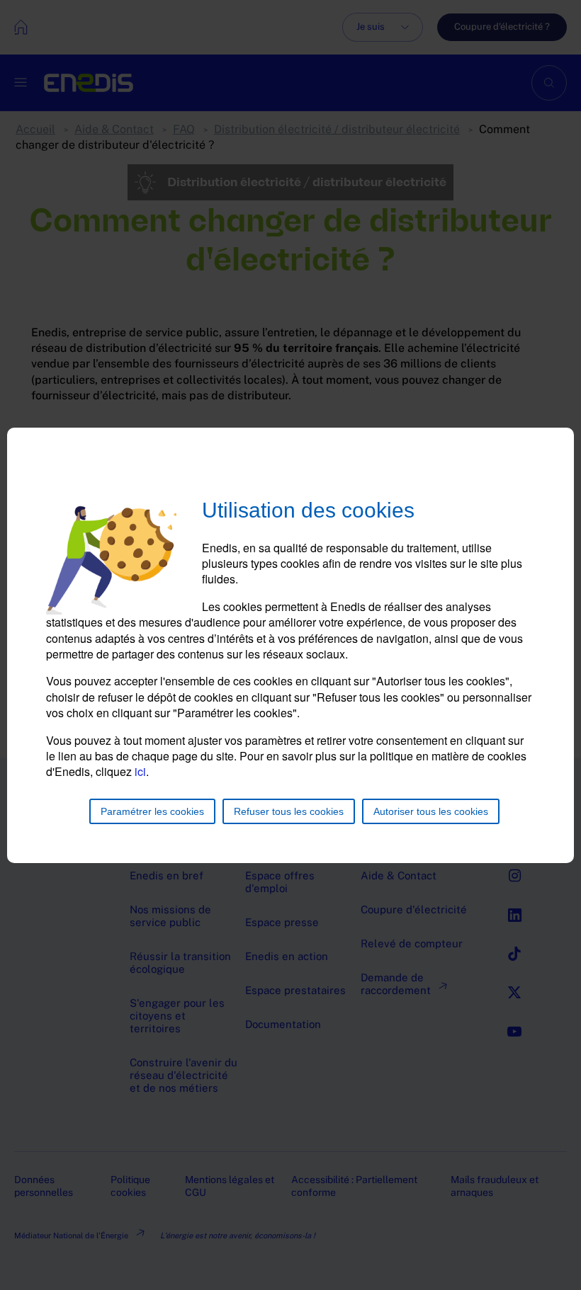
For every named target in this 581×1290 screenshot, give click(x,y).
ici (140, 771)
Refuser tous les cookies (289, 811)
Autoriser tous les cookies (430, 811)
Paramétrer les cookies (152, 811)
